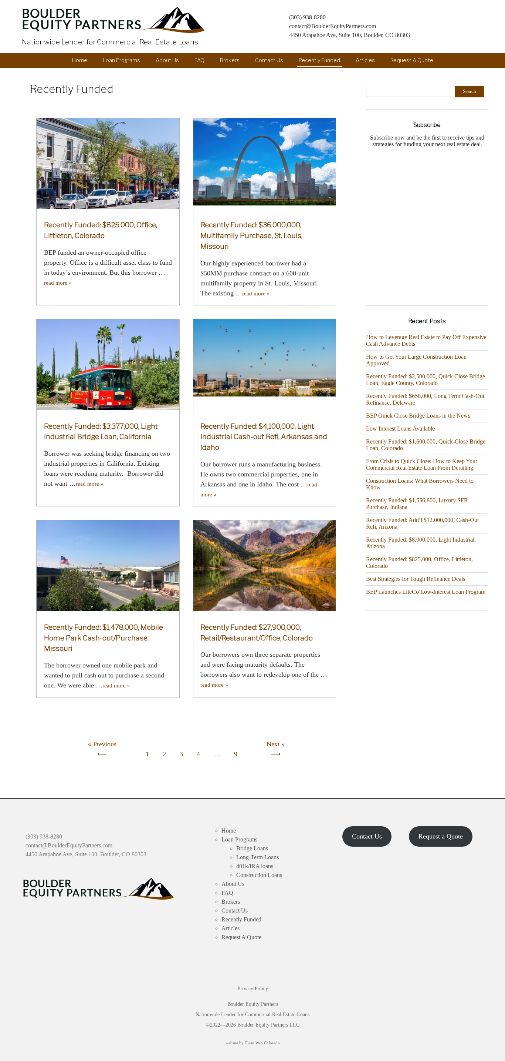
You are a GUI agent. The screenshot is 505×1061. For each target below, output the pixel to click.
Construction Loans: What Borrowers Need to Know (420, 484)
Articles (365, 60)
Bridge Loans (252, 848)
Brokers (230, 60)
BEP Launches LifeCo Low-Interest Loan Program (425, 592)
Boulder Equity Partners (115, 20)
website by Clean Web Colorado (253, 1043)
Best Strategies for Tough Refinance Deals (415, 579)
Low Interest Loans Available (400, 428)
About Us (167, 60)
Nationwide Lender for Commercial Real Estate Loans (110, 41)
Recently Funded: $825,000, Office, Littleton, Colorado (419, 562)
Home (79, 60)
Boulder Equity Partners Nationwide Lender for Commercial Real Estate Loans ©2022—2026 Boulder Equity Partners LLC (252, 1014)
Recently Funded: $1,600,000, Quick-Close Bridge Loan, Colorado (425, 444)
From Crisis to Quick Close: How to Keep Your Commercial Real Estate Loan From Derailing (421, 464)
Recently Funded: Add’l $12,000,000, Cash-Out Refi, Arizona (422, 523)
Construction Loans (259, 875)
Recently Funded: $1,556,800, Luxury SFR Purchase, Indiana (417, 503)
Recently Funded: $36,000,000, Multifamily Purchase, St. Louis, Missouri (251, 235)
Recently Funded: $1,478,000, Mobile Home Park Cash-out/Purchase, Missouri (103, 638)
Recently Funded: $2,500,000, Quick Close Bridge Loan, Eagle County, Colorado (425, 379)
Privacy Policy (252, 988)
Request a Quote (440, 836)
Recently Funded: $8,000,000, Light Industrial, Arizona (421, 542)
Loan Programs (121, 60)
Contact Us (269, 60)
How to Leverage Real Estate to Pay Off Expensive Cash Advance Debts (426, 340)
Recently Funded (319, 60)
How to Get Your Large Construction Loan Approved (416, 360)
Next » (276, 744)
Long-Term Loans (257, 857)
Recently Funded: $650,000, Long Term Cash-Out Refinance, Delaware (425, 399)
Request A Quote (411, 60)
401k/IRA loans (254, 866)
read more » (58, 283)
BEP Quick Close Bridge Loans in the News (418, 415)
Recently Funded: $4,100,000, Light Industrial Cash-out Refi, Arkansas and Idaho (263, 437)
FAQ (199, 60)
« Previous (102, 744)
